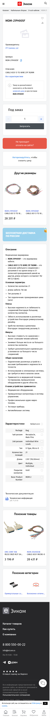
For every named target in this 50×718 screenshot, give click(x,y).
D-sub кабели (33, 10)
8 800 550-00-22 (14, 644)
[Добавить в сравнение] (42, 22)
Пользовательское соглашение (16, 695)
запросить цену (19, 91)
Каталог (6, 10)
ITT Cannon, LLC (12, 48)
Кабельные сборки (19, 10)
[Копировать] (21, 60)
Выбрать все (35, 424)
